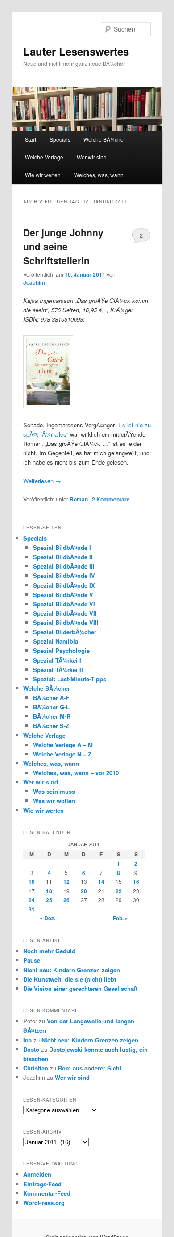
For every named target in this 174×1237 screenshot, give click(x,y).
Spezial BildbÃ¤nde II (63, 557)
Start (30, 139)
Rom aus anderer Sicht (89, 1068)
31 (32, 909)
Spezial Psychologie (61, 650)
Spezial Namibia (55, 641)
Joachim (34, 282)
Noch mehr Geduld (49, 951)
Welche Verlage (44, 157)
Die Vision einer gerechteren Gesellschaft (80, 988)
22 (119, 891)
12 (66, 882)
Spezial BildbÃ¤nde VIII (66, 622)
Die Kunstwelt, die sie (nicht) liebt (69, 979)
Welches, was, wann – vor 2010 (76, 772)
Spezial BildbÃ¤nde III (64, 566)
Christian (35, 1068)
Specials (60, 139)
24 (32, 900)
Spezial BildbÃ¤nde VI (64, 604)
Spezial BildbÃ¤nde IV (64, 575)
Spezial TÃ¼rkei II (58, 669)
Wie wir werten (43, 175)
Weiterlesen (42, 481)
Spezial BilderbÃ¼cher (64, 632)
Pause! (32, 960)
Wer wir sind (92, 157)
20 (84, 891)
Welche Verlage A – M (63, 744)
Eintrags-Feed (42, 1184)
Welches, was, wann (99, 175)
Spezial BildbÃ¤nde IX (64, 585)
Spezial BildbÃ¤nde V (63, 594)
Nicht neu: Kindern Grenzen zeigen (71, 970)
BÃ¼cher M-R (51, 716)
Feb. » (120, 918)
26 (66, 900)
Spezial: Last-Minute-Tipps (69, 679)
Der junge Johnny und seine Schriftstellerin (63, 246)
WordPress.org (44, 1202)
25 (49, 900)
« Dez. (47, 918)
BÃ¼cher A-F (51, 697)
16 (136, 882)
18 (49, 891)
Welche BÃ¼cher (104, 139)
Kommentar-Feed (46, 1193)
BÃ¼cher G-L (51, 707)
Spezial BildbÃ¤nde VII (65, 613)
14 (101, 882)
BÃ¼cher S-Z (51, 725)
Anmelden (37, 1174)
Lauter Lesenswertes (76, 51)
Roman (79, 499)
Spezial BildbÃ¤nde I (62, 547)
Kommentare (111, 499)
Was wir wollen (54, 800)
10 (32, 882)
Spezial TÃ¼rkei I (57, 660)
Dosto (31, 1049)
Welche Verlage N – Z (62, 754)
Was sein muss (54, 791)
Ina (27, 1040)
